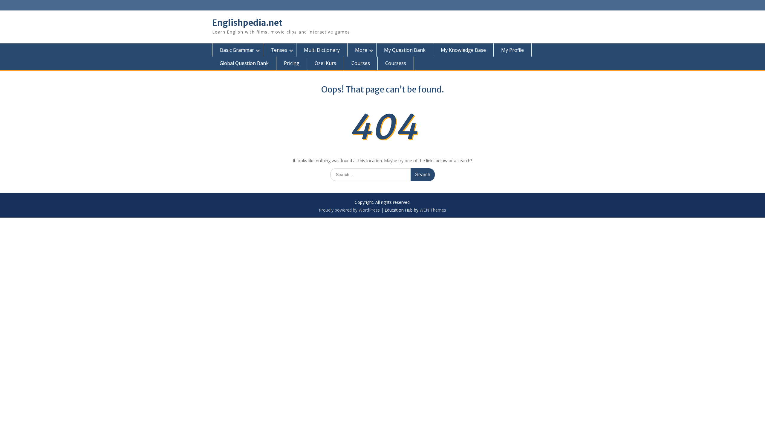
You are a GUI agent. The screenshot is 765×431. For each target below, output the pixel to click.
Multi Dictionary (322, 50)
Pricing (291, 63)
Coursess (395, 63)
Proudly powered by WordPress (349, 210)
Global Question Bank (244, 63)
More (361, 50)
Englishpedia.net (247, 22)
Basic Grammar (237, 50)
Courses (360, 63)
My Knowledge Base (463, 50)
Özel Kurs (325, 63)
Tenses (279, 50)
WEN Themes (433, 210)
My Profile (512, 50)
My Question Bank (405, 50)
